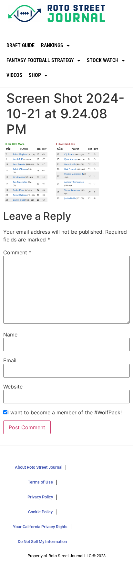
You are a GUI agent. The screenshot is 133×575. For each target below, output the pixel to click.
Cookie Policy (40, 511)
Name (10, 334)
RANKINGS (52, 45)
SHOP (35, 75)
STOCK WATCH (102, 60)
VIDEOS (14, 75)
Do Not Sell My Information (42, 541)
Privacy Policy (40, 497)
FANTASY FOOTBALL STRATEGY (40, 60)
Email (9, 360)
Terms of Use (40, 482)
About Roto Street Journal (38, 467)
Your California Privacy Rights (40, 526)
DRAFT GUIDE (20, 45)
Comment (17, 252)
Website (13, 386)
